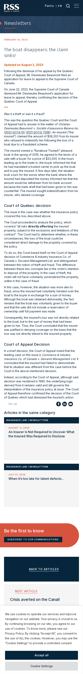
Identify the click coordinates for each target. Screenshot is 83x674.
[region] (41, 640)
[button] (75, 515)
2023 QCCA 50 (15, 132)
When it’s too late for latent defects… (36, 479)
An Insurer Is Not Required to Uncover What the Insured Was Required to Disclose (41, 434)
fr (60, 5)
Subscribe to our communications (33, 539)
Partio (49, 5)
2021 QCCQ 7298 (38, 132)
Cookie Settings (41, 666)
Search (68, 5)
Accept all (42, 655)
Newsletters (39, 420)
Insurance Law (16, 420)
